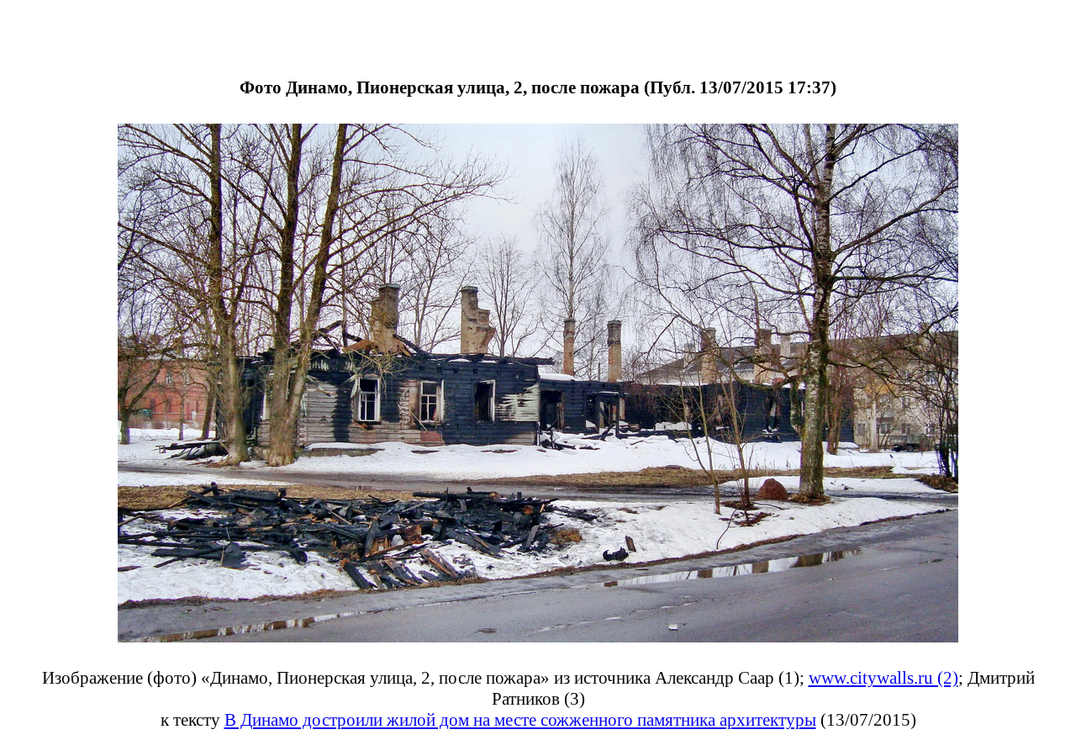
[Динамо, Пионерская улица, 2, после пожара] (538, 638)
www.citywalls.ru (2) (883, 678)
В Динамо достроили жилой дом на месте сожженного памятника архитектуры (520, 720)
